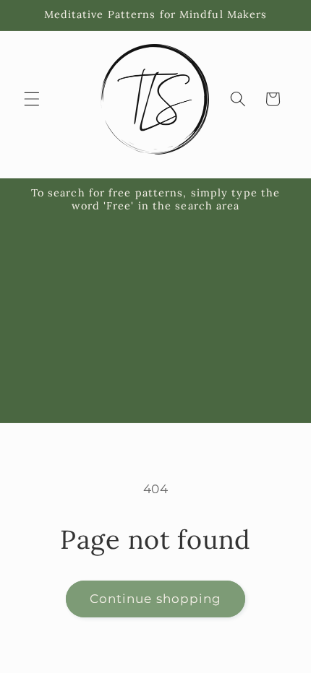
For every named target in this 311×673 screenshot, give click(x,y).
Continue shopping (156, 598)
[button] (31, 99)
